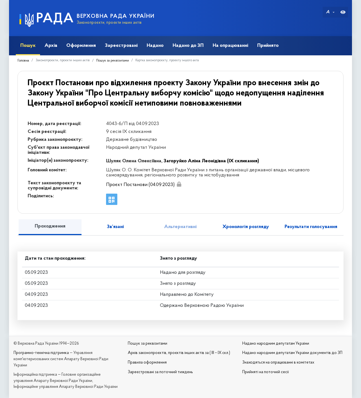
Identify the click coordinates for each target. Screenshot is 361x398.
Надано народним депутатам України (275, 344)
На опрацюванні (230, 45)
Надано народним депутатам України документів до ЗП (292, 353)
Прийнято (268, 45)
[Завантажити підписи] (179, 184)
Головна (23, 60)
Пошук (28, 45)
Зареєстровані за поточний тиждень (160, 372)
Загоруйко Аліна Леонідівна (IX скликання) (211, 161)
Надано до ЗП (188, 45)
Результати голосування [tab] (311, 226)
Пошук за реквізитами (112, 60)
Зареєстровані (121, 45)
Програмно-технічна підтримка (41, 353)
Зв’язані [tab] (115, 226)
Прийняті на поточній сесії (265, 372)
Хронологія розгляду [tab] (246, 226)
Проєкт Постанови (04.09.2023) (140, 184)
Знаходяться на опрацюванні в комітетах (278, 362)
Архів (51, 45)
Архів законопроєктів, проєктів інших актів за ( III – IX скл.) (179, 353)
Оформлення (81, 45)
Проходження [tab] (50, 226)
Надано (155, 45)
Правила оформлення (147, 362)
